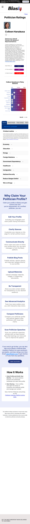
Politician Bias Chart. (10, 61)
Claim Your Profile (15, 361)
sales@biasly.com (12, 354)
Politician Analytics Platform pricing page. (15, 396)
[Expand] (2, 7)
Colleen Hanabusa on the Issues (12, 139)
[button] (12, 6)
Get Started (25, 1)
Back (26, 14)
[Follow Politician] (6, 35)
